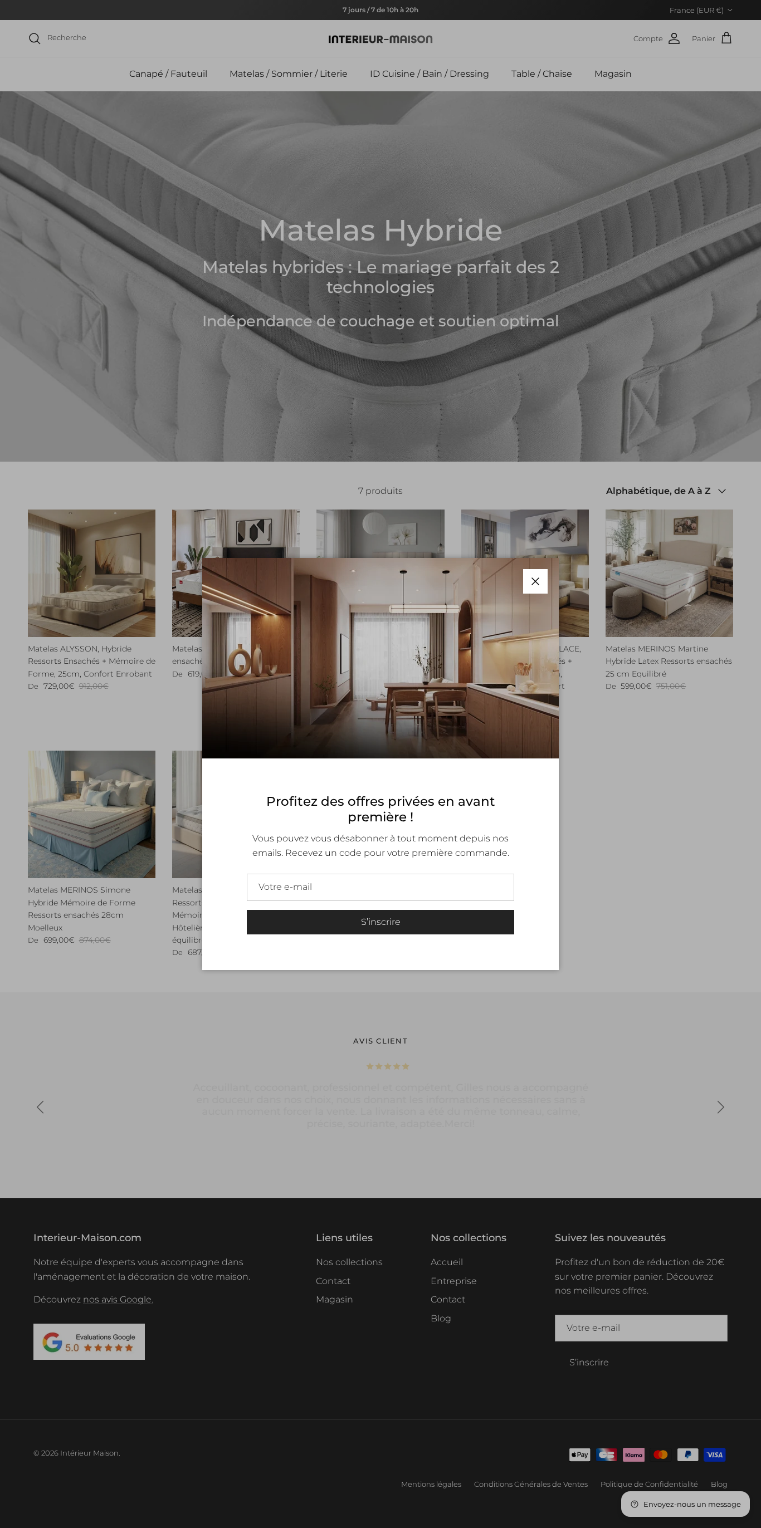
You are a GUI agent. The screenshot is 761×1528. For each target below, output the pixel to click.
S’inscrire (381, 922)
